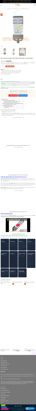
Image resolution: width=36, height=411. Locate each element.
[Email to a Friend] (6, 74)
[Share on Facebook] (3, 74)
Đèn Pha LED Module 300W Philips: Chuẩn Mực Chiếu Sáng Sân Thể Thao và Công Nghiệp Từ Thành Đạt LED (17, 374)
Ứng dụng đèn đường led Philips (7, 105)
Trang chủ (9, 8)
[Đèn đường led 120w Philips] (18, 315)
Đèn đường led (16, 8)
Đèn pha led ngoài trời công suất (6, 392)
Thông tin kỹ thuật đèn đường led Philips (9, 100)
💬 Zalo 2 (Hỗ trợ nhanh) (23, 95)
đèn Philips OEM (14, 235)
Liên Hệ (2, 357)
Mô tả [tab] (1, 79)
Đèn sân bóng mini (3, 397)
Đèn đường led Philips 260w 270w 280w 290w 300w (9, 178)
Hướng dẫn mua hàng (4, 362)
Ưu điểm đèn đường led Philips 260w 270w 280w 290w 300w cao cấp (13, 103)
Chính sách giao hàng (4, 367)
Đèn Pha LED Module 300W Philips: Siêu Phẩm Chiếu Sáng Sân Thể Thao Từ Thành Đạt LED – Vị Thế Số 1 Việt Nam (17, 377)
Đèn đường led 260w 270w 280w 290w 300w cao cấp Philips (10, 81)
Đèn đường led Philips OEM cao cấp (9, 106)
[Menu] (1, 5)
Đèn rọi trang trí (3, 399)
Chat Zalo (3, 405)
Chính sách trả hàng (4, 360)
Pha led (29, 87)
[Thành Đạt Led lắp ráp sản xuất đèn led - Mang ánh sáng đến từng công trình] (18, 5)
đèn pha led (19, 235)
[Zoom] (2, 46)
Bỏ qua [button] (32, 0)
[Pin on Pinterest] (8, 74)
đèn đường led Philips (12, 215)
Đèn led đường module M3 (5, 390)
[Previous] (2, 29)
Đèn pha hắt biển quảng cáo (5, 395)
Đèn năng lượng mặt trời (4, 400)
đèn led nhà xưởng (5, 88)
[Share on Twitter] (4, 74)
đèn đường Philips (9, 235)
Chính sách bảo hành (4, 365)
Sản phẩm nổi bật (6, 107)
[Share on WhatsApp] (1, 74)
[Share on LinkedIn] (9, 74)
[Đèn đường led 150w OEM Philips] (6, 315)
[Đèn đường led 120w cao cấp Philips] (29, 315)
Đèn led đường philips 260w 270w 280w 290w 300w (11, 102)
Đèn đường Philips (25, 8)
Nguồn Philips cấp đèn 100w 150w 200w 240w (10, 104)
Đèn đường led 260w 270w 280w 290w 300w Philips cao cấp (12, 101)
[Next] (33, 29)
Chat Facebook (4, 407)
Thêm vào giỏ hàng (9, 66)
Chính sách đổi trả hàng (4, 369)
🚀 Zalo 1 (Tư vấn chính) (13, 95)
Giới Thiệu (2, 358)
